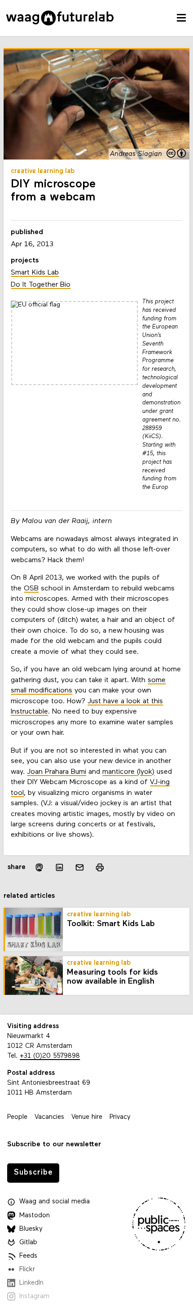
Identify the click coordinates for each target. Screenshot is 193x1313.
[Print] (99, 867)
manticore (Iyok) (128, 772)
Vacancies (49, 1117)
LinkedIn (31, 1283)
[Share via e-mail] (79, 867)
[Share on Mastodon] (39, 867)
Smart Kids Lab (35, 272)
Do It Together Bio (40, 284)
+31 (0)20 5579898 (50, 1056)
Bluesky (31, 1229)
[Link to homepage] (60, 18)
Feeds (28, 1256)
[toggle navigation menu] (181, 18)
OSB (31, 588)
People (17, 1117)
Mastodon (34, 1215)
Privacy (120, 1117)
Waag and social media (54, 1201)
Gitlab (28, 1242)
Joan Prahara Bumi (56, 772)
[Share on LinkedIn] (59, 867)
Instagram (34, 1296)
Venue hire (86, 1117)
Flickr (27, 1269)
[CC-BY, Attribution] (177, 154)
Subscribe (33, 1172)
